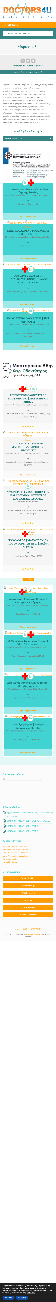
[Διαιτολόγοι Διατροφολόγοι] (28, 593)
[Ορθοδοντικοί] (31, 269)
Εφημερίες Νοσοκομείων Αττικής (16, 846)
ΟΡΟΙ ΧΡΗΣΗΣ (36, 929)
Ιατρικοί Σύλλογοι (10, 862)
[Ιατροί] (31, 182)
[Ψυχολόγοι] (31, 533)
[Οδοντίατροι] (28, 388)
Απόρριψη (22, 1298)
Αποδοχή (8, 1298)
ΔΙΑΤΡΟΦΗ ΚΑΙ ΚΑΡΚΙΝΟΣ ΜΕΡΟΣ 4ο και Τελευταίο (28, 821)
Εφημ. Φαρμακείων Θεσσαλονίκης (16, 856)
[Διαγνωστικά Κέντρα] (28, 437)
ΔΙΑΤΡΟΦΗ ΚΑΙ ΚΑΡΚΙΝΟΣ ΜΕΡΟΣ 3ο (23, 826)
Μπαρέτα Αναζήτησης (19, 34)
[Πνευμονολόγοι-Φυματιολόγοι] (25, 182)
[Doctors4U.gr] (28, 11)
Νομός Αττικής (26, 72)
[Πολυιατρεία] (31, 311)
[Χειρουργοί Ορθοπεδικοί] (25, 634)
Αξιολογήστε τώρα (28, 217)
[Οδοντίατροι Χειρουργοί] (33, 389)
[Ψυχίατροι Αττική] (28, 485)
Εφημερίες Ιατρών (10, 859)
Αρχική (15, 72)
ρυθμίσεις (31, 1293)
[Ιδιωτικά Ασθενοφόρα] (28, 224)
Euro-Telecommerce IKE (34, 934)
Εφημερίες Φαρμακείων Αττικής (15, 850)
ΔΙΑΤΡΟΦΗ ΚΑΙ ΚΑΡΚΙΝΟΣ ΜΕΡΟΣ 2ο (23, 831)
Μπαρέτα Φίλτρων (14, 138)
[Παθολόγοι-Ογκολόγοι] (30, 718)
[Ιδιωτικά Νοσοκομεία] (25, 312)
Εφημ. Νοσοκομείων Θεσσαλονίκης (17, 853)
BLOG (25, 929)
